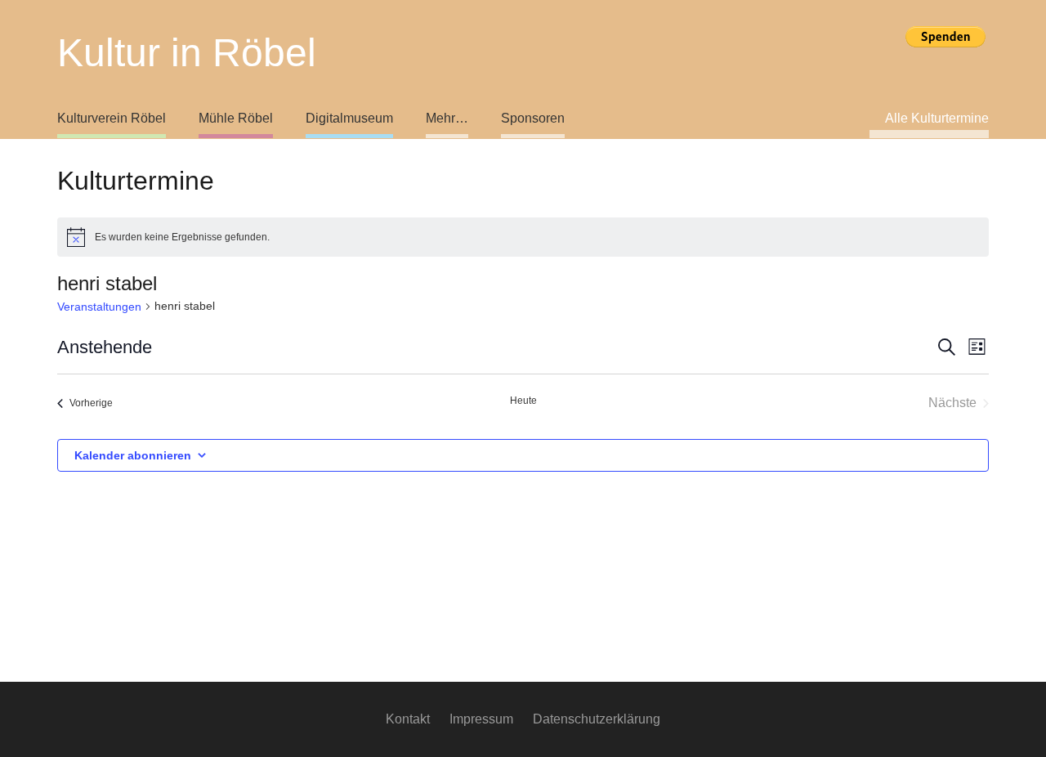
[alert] (523, 237)
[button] (402, 118)
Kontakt (408, 719)
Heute (523, 400)
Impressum (481, 719)
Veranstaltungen (99, 306)
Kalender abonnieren (132, 455)
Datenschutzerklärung (596, 719)
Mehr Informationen (945, 63)
